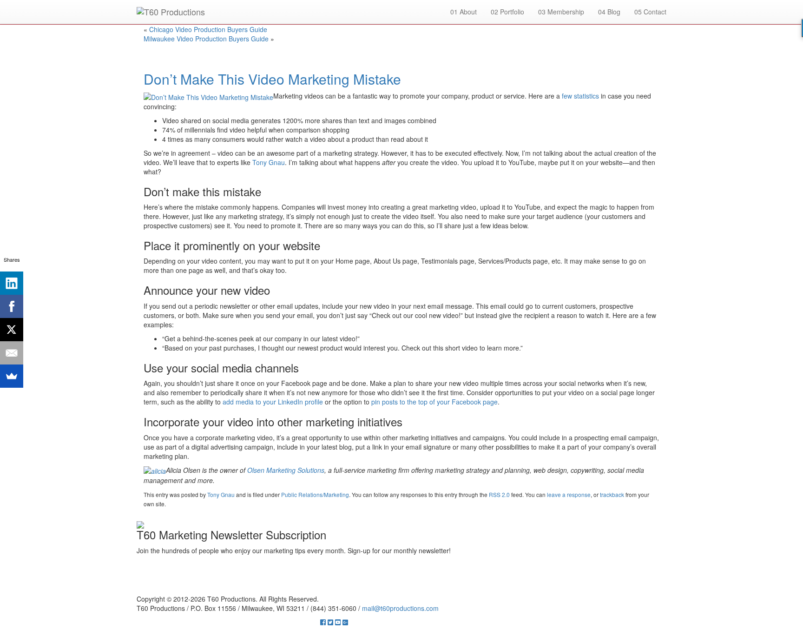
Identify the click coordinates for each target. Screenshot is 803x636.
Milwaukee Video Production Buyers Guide (206, 38)
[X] (11, 329)
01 (463, 11)
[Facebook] (11, 306)
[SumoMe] (11, 376)
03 (561, 11)
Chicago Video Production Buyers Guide (208, 29)
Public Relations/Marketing (315, 494)
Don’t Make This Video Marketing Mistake (272, 79)
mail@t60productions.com (400, 608)
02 (507, 11)
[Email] (11, 352)
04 (609, 11)
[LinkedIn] (11, 283)
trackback (612, 494)
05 (650, 11)
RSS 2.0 (499, 494)
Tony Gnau (221, 494)
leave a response (569, 494)
